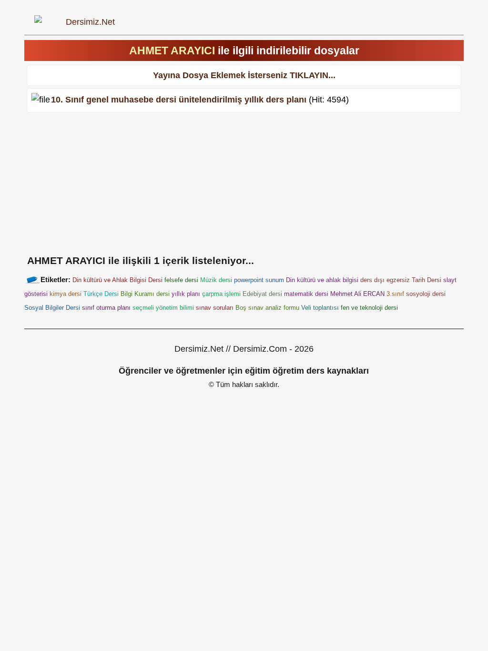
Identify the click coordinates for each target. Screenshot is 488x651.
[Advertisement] (244, 181)
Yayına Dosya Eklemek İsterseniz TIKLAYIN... (244, 75)
